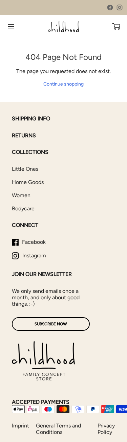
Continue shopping (63, 84)
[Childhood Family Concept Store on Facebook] (110, 7)
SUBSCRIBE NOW (51, 324)
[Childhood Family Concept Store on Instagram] (119, 7)
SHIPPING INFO (31, 118)
